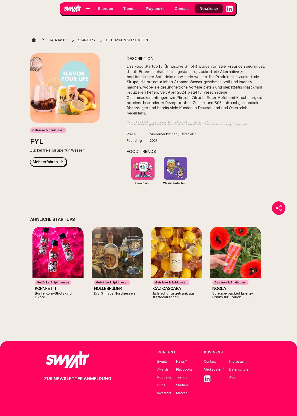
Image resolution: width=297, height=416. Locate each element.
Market (181, 393)
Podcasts (164, 377)
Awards (162, 369)
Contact (210, 361)
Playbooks (184, 369)
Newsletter (209, 9)
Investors (164, 393)
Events (162, 361)
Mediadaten (214, 369)
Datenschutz (238, 369)
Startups (182, 385)
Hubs (161, 385)
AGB (232, 377)
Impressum (237, 361)
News (181, 361)
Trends (181, 377)
